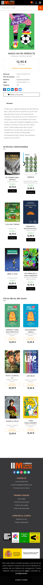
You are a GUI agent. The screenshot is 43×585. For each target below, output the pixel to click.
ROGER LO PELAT (12, 421)
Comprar (12, 191)
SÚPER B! (30, 177)
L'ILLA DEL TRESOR (12, 224)
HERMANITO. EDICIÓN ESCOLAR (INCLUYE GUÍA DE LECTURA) (31, 227)
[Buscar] (40, 7)
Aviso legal (21, 499)
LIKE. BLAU (31, 376)
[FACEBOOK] (14, 472)
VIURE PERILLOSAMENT (31, 422)
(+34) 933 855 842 (21, 482)
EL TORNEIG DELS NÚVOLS (12, 178)
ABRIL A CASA (12, 274)
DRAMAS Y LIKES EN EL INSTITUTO (12, 331)
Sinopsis (9, 103)
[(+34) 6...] (25, 472)
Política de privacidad (21, 508)
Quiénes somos (21, 519)
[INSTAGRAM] (21, 472)
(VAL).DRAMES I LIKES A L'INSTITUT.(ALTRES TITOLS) (30, 331)
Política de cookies (21, 505)
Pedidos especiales (21, 522)
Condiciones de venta (21, 502)
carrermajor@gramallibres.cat (21, 485)
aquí (27, 571)
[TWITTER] (18, 472)
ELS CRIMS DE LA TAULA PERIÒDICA (30, 274)
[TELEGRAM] (28, 472)
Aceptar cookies (21, 580)
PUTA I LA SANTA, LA (12, 377)
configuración (21, 573)
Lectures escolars (23, 80)
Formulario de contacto (21, 488)
